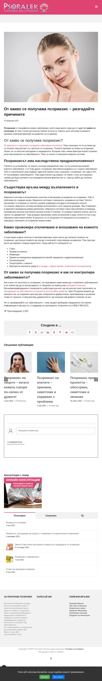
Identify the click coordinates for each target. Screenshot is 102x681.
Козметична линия (77, 608)
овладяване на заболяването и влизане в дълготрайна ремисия (35, 291)
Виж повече (58, 677)
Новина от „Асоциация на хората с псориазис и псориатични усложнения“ (42, 533)
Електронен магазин (78, 613)
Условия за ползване (74, 649)
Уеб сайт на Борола (78, 606)
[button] (6, 379)
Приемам (44, 677)
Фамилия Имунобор (78, 610)
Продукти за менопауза (79, 615)
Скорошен (51, 516)
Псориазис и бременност (27, 557)
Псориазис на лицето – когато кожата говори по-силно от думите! (16, 387)
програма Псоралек (76, 285)
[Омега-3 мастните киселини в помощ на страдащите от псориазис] (9, 545)
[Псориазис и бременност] (9, 557)
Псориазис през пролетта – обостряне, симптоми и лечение (82, 387)
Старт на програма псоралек (20, 569)
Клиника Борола (76, 603)
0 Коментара (21, 401)
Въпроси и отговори (16, 522)
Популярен (20, 516)
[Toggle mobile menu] (96, 6)
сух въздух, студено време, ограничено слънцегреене (64, 266)
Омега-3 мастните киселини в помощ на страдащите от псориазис (47, 544)
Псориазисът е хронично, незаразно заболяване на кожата (33, 145)
